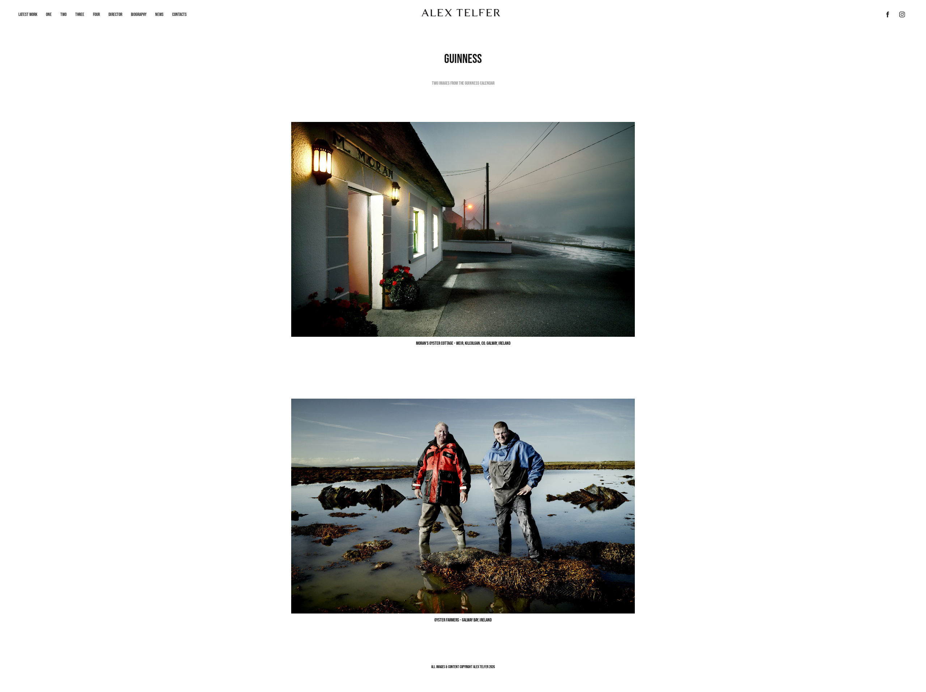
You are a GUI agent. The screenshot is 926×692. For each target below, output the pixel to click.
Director (115, 14)
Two (63, 14)
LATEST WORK (27, 14)
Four (96, 14)
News (159, 14)
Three (79, 14)
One (49, 14)
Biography (138, 14)
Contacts (179, 14)
